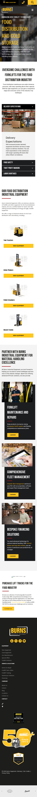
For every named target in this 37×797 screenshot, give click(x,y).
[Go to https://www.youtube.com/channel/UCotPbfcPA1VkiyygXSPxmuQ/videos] (24, 641)
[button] (12, 435)
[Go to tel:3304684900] (18, 704)
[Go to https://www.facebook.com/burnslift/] (20, 641)
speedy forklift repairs (16, 426)
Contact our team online (18, 602)
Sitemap (19, 771)
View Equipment (18, 246)
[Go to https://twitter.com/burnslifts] (16, 641)
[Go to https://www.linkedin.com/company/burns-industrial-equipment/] (11, 641)
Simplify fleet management (15, 484)
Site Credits (26, 771)
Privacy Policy (6, 773)
